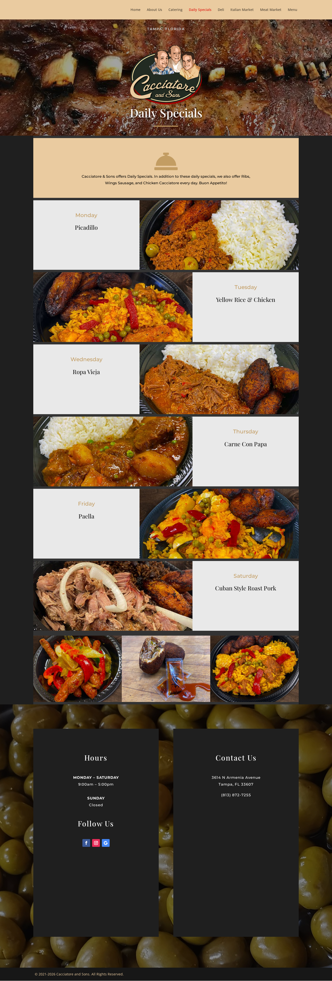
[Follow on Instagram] (96, 843)
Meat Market (270, 10)
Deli (221, 10)
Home (135, 10)
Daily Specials (200, 10)
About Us (154, 10)
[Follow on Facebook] (86, 843)
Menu (292, 10)
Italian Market (242, 10)
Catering (175, 10)
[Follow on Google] (106, 843)
